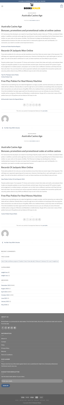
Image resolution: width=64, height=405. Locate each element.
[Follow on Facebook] (2, 327)
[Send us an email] (11, 327)
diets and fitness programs (12, 261)
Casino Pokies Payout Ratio (9, 214)
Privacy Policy (5, 348)
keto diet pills (31, 261)
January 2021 (5, 301)
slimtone (44, 261)
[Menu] (2, 6)
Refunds (3, 351)
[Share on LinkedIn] (39, 105)
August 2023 (5, 288)
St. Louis (49, 261)
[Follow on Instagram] (5, 327)
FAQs (2, 345)
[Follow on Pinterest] (14, 327)
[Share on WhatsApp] (24, 105)
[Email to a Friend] (33, 105)
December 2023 (5, 285)
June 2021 (4, 298)
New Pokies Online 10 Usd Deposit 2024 (13, 179)
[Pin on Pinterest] (36, 105)
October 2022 (5, 295)
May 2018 (4, 304)
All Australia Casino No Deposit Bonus (12, 99)
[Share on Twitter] (30, 105)
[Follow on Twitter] (8, 327)
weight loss (55, 261)
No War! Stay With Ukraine (12, 128)
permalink (45, 111)
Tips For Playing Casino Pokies (10, 75)
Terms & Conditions (6, 354)
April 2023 (4, 291)
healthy (21, 261)
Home (16, 400)
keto (26, 261)
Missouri (38, 261)
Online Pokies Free (6, 77)
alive (3, 261)
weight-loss (4, 275)
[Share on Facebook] (27, 105)
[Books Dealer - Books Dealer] (32, 6)
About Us (4, 338)
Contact (3, 341)
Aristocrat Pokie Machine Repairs (10, 46)
